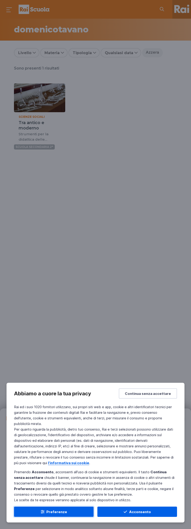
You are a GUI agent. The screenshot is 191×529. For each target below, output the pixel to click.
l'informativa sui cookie (68, 463)
